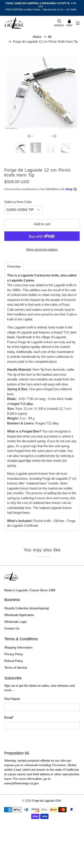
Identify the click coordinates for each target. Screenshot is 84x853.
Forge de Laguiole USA (46, 800)
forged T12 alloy (22, 404)
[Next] (54, 136)
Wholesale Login (15, 621)
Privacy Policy (13, 654)
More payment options (42, 249)
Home (37, 36)
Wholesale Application (19, 615)
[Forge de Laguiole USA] (27, 23)
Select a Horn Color (18, 202)
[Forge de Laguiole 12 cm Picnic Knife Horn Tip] (42, 92)
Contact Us (11, 628)
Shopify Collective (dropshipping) (26, 608)
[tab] (13, 266)
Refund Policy (13, 661)
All (49, 36)
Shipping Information (18, 647)
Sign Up (42, 737)
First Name (12, 699)
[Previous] (30, 136)
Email (9, 717)
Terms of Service (15, 667)
